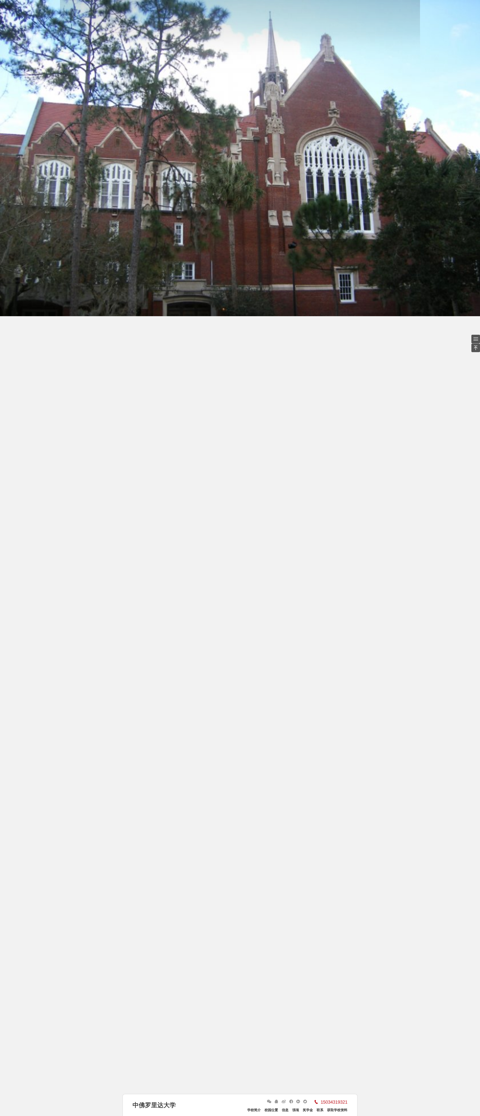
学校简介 (254, 1110)
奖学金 (308, 1110)
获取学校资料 (337, 1110)
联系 (320, 1110)
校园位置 (271, 1110)
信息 (285, 1110)
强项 (295, 1110)
